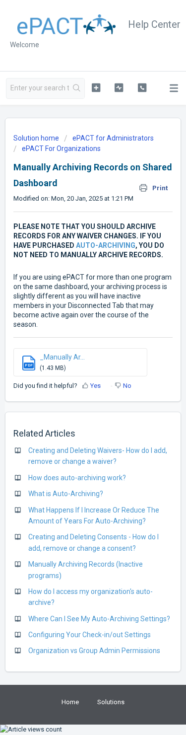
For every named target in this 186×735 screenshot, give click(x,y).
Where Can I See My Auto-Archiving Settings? (99, 619)
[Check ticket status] (118, 87)
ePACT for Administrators (113, 138)
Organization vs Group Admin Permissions (94, 651)
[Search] (76, 88)
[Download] (75, 365)
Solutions (110, 702)
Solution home (37, 138)
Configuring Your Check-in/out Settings (89, 635)
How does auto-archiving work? (77, 478)
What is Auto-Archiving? (65, 494)
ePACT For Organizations (61, 148)
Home (70, 702)
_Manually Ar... (62, 357)
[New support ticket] (96, 87)
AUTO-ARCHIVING (105, 245)
